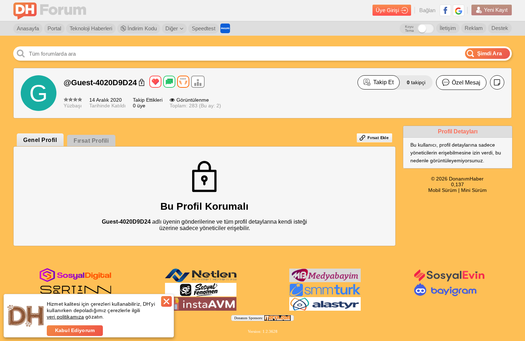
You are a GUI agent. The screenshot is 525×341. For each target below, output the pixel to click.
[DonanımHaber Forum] (51, 10)
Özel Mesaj (466, 83)
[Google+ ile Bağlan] (458, 10)
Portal (54, 28)
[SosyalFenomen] (200, 295)
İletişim (448, 28)
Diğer (171, 28)
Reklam (474, 28)
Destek (499, 28)
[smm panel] (325, 281)
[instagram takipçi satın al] (75, 280)
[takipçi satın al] (449, 281)
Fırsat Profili (91, 141)
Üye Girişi (387, 10)
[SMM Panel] (325, 295)
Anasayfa (28, 28)
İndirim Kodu (141, 28)
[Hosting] (200, 281)
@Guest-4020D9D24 (101, 82)
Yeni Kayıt (496, 10)
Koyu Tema (409, 28)
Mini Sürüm (474, 190)
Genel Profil (40, 140)
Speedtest (203, 28)
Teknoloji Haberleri (91, 28)
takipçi (416, 82)
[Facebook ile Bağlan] (445, 10)
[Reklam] (225, 28)
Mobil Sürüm (442, 190)
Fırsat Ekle (378, 138)
